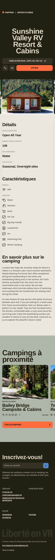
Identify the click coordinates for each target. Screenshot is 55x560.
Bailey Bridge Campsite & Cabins (21, 407)
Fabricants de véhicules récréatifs (13, 499)
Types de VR (7, 492)
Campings (9, 13)
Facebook (6, 518)
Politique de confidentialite (15, 546)
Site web (34, 68)
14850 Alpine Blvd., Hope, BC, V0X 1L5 (25, 61)
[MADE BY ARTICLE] (8, 550)
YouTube (32, 515)
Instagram (7, 515)
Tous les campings (13, 425)
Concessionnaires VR (12, 495)
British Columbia (25, 13)
